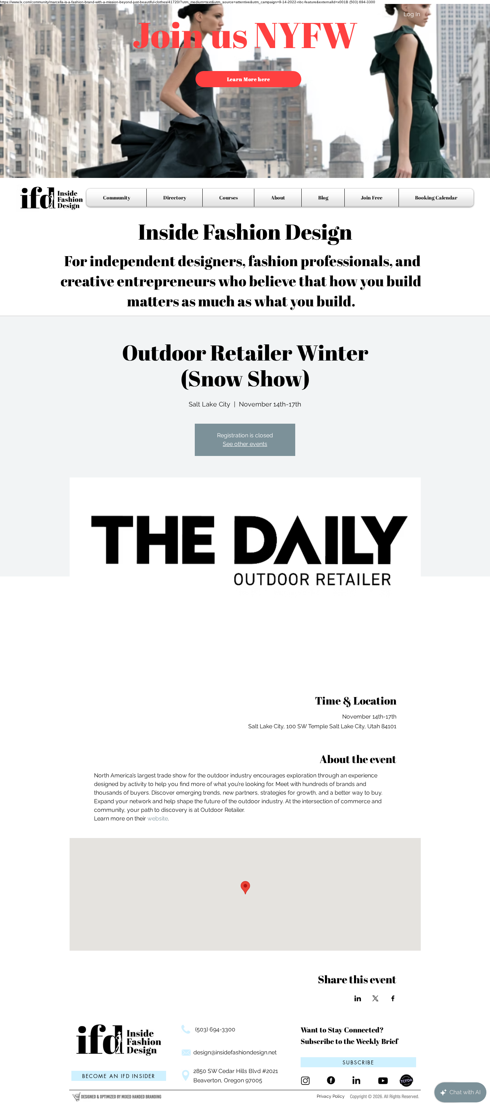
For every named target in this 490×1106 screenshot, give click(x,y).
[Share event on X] (375, 998)
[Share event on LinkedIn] (357, 998)
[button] (358, 1062)
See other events (245, 444)
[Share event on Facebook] (393, 998)
